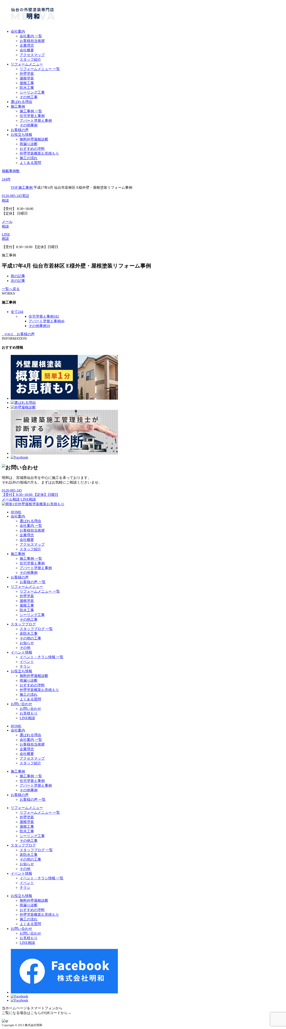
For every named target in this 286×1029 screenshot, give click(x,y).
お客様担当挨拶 (32, 41)
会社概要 (27, 50)
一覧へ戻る (11, 289)
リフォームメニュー (27, 64)
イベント (27, 662)
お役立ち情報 (21, 134)
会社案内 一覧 (31, 36)
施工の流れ (29, 158)
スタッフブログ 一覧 (36, 629)
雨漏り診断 (29, 144)
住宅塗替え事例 (32, 116)
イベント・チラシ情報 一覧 (41, 657)
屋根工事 (27, 83)
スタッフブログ (23, 624)
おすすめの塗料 (32, 149)
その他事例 (29, 125)
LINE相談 (28, 499)
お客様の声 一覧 (33, 582)
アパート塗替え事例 (36, 120)
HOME (16, 512)
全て (17, 312)
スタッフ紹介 (30, 59)
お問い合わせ (21, 704)
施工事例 (18, 106)
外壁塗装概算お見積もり (39, 153)
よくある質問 (30, 163)
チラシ (25, 666)
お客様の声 (20, 130)
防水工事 (27, 88)
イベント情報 (21, 652)
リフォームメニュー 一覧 (40, 69)
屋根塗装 (27, 78)
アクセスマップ (32, 55)
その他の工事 (30, 638)
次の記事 (18, 281)
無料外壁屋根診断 (34, 139)
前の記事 (18, 276)
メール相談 (11, 499)
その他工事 (29, 97)
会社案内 (18, 31)
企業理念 (27, 45)
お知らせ (27, 643)
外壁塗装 (27, 73)
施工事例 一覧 (31, 111)
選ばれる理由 (21, 102)
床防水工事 (29, 633)
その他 (25, 648)
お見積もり (29, 713)
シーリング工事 (32, 92)
